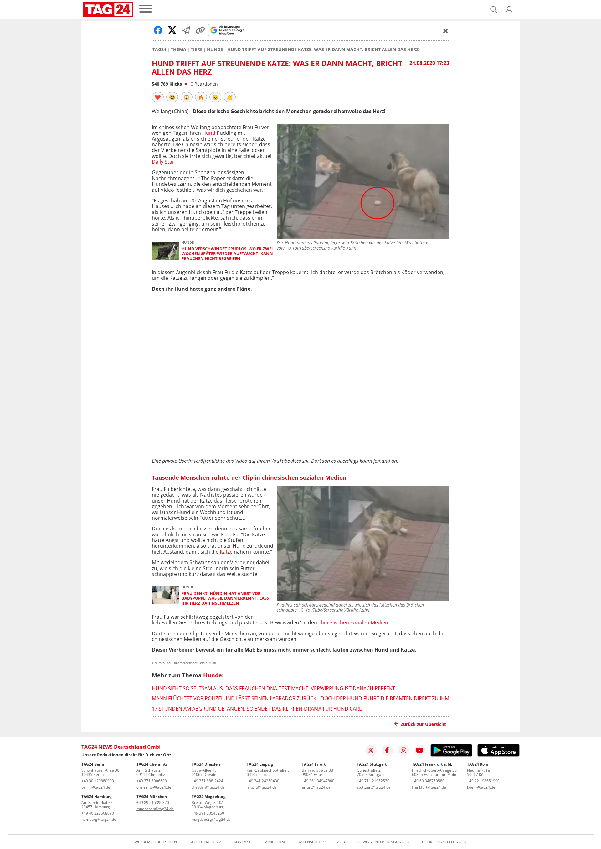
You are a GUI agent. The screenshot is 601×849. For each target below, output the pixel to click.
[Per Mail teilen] (186, 30)
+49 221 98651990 (483, 781)
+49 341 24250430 (263, 781)
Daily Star (163, 161)
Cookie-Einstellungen (444, 842)
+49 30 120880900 (97, 781)
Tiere (197, 49)
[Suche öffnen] (494, 9)
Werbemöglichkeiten (156, 842)
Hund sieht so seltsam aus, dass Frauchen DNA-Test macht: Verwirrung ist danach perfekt (273, 688)
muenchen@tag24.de (155, 808)
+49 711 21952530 (373, 781)
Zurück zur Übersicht (423, 724)
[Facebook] (387, 750)
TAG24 (159, 49)
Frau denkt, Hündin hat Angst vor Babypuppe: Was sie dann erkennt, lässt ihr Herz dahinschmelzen (226, 598)
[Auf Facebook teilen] (158, 30)
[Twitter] (371, 750)
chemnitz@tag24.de (153, 787)
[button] (509, 9)
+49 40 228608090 (97, 813)
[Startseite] (108, 9)
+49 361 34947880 (318, 781)
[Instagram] (403, 750)
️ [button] (158, 97)
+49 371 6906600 (151, 781)
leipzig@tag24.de (262, 787)
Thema (178, 49)
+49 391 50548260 (208, 813)
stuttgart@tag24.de (374, 787)
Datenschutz (311, 842)
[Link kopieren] (200, 30)
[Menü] (145, 9)
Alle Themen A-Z (205, 842)
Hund (208, 132)
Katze (226, 551)
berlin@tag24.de (95, 787)
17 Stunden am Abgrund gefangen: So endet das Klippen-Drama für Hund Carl (257, 708)
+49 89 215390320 (152, 802)
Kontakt (242, 842)
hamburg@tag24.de (98, 819)
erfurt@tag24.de (316, 787)
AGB (341, 842)
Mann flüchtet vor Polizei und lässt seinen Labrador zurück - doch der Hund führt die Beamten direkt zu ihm (300, 698)
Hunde (215, 49)
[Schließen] (445, 30)
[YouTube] (419, 750)
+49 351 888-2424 (207, 781)
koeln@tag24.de (481, 787)
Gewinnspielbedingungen (383, 842)
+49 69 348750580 (428, 781)
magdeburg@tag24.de (211, 819)
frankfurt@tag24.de (429, 787)
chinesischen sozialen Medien (353, 622)
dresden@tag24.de (208, 787)
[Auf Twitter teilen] (172, 30)
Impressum (274, 842)
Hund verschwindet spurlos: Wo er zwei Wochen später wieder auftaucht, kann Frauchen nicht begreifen (227, 254)
